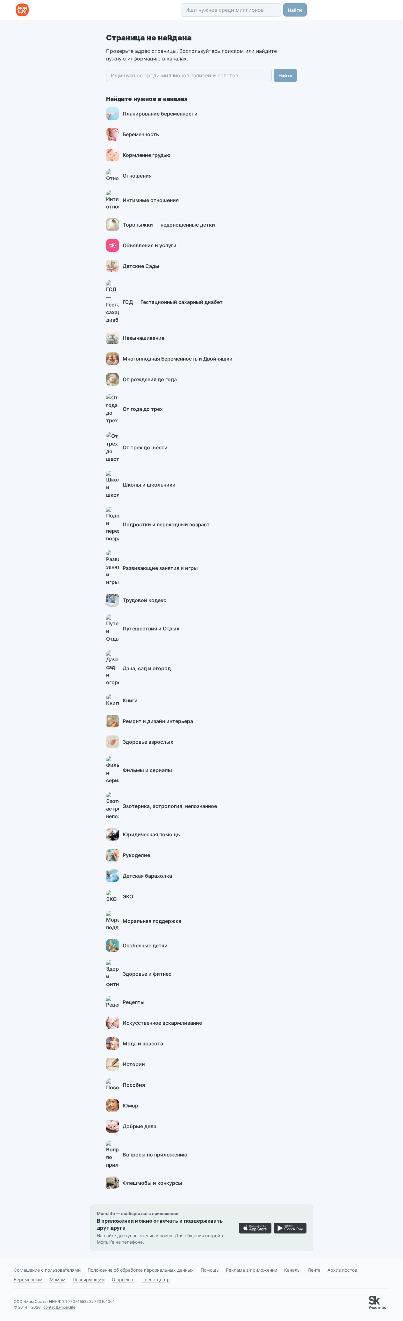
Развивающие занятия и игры (160, 568)
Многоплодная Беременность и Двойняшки (178, 358)
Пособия (134, 1085)
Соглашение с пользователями (47, 1270)
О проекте (123, 1279)
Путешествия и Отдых (151, 628)
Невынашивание (143, 338)
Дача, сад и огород (147, 668)
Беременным (28, 1279)
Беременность (141, 134)
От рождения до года (150, 379)
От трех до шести (145, 447)
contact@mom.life (59, 1307)
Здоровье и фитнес (147, 974)
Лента (314, 1270)
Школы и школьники (149, 484)
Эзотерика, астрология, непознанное (170, 806)
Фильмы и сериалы (147, 770)
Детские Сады (141, 266)
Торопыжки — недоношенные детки (169, 224)
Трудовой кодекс (144, 600)
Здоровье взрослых (148, 742)
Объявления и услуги (149, 245)
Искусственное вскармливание (162, 1023)
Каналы (292, 1270)
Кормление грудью (146, 155)
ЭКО (128, 896)
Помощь (210, 1270)
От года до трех (143, 409)
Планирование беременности (160, 113)
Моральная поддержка (152, 921)
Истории (134, 1064)
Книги (130, 700)
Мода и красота (143, 1043)
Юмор (130, 1105)
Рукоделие (136, 855)
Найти (295, 10)
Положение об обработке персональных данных (141, 1270)
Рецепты (134, 1002)
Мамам (58, 1279)
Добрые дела (139, 1126)
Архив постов (342, 1270)
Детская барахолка (147, 876)
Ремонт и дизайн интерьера (158, 721)
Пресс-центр (155, 1279)
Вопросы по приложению (155, 1154)
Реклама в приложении (251, 1270)
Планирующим (89, 1279)
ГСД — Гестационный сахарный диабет (173, 302)
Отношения (137, 175)
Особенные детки (145, 945)
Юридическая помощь (151, 834)
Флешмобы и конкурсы (152, 1183)
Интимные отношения (151, 200)
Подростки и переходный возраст (166, 524)
